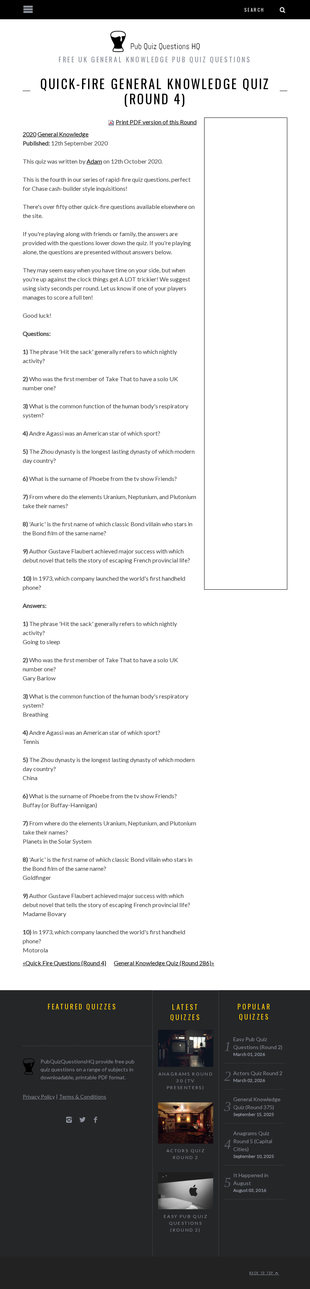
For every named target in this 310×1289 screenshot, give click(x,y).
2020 (29, 134)
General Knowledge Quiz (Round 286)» (164, 962)
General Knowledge (62, 134)
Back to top (262, 1272)
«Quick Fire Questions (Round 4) (64, 962)
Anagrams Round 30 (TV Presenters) (185, 1080)
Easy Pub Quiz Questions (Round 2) (186, 1223)
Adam (94, 161)
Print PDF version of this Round (156, 121)
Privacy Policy (39, 1096)
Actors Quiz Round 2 (185, 1154)
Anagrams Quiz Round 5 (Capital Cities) (252, 1141)
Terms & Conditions (82, 1096)
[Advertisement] (246, 240)
